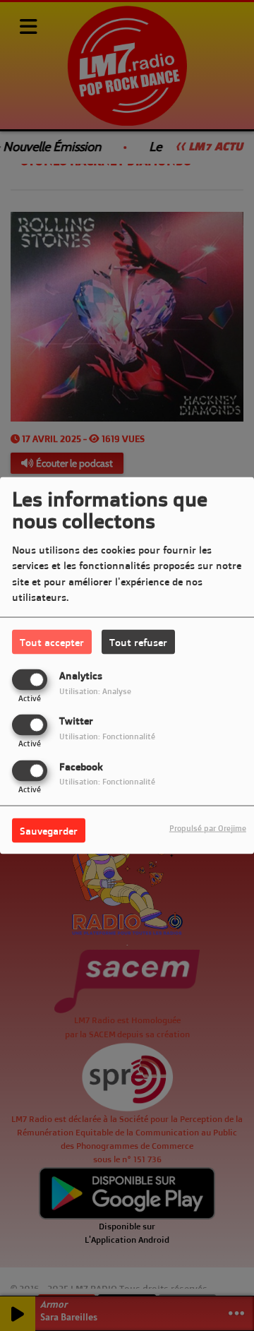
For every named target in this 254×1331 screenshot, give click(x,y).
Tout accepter (52, 642)
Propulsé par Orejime (207, 827)
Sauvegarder (49, 830)
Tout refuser (138, 642)
